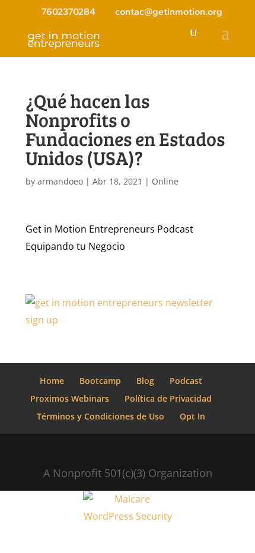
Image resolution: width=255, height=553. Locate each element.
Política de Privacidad (168, 398)
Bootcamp (100, 380)
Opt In (192, 416)
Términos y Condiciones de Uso (100, 416)
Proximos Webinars (69, 398)
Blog (145, 380)
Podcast (186, 380)
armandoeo (60, 181)
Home (52, 380)
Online (165, 181)
